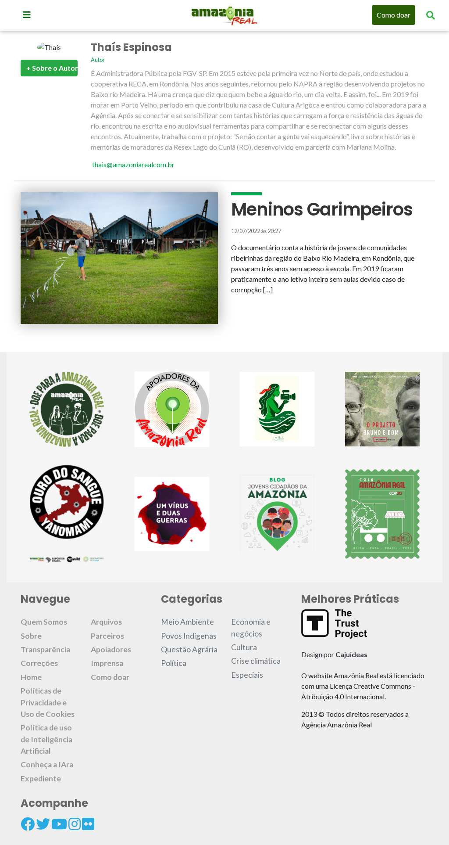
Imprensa (107, 663)
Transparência (45, 649)
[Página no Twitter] (43, 823)
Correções (39, 663)
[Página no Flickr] (88, 823)
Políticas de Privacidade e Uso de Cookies (48, 702)
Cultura (244, 647)
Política (173, 663)
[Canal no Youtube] (59, 823)
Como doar (393, 15)
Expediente (41, 778)
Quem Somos (44, 621)
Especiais (247, 675)
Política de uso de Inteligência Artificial (46, 739)
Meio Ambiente (187, 621)
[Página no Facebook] (28, 823)
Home (31, 677)
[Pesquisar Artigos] (430, 15)
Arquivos (106, 621)
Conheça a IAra (47, 764)
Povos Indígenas (189, 635)
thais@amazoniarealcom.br (133, 164)
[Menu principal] (26, 14)
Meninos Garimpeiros (322, 209)
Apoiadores (111, 649)
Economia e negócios (251, 627)
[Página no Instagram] (74, 823)
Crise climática (256, 660)
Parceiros (107, 635)
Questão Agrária (189, 649)
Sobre (31, 635)
